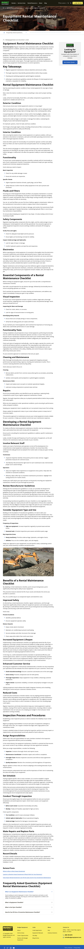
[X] (7, 948)
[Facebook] (4, 948)
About (40, 3)
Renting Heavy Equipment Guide (14, 8)
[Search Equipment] (68, 3)
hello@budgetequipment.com (73, 937)
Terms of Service (68, 947)
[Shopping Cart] (70, 3)
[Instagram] (11, 948)
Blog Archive (36, 938)
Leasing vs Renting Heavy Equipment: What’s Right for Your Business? (22, 874)
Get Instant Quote (69, 62)
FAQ (49, 930)
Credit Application (37, 930)
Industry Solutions (52, 933)
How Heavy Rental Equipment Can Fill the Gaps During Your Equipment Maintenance (27, 877)
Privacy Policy (77, 947)
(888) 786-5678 (68, 935)
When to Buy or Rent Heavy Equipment (14, 871)
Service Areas (20, 933)
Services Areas (21, 3)
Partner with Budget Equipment (22, 939)
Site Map (35, 935)
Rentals (13, 3)
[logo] (5, 3)
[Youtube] (14, 948)
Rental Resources (32, 3)
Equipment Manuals (38, 933)
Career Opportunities (22, 935)
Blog (45, 3)
